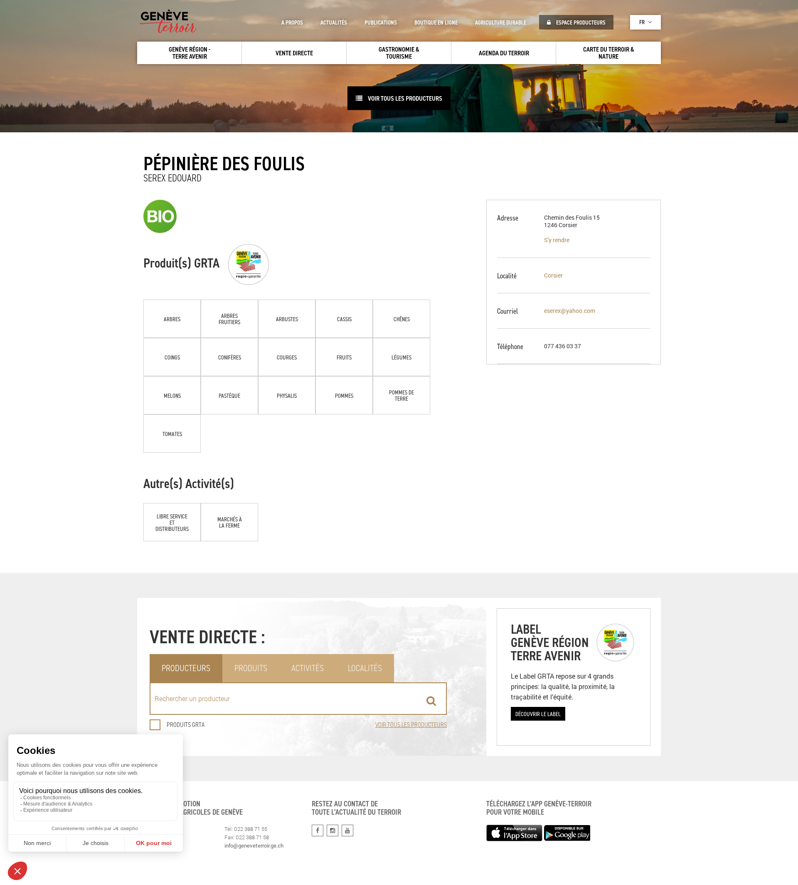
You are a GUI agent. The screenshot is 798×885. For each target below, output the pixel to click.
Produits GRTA (185, 725)
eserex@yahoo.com (569, 311)
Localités (365, 668)
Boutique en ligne (436, 22)
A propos (292, 22)
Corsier (553, 275)
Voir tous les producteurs (411, 725)
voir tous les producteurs (404, 98)
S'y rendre (556, 240)
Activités (307, 668)
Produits (250, 668)
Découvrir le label (538, 713)
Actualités (333, 22)
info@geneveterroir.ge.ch (253, 845)
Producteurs (186, 668)
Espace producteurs (580, 22)
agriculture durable (500, 22)
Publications (381, 22)
